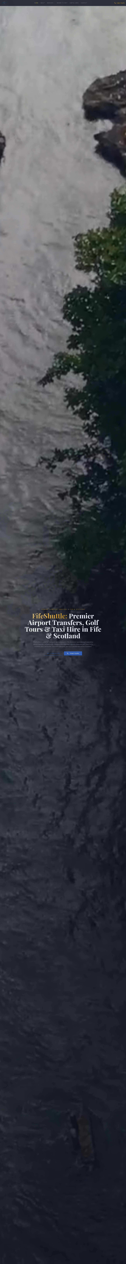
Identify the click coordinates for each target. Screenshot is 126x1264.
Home (36, 3)
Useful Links (74, 3)
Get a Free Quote (53, 653)
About (42, 3)
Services (50, 3)
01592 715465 (121, 3)
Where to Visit (62, 3)
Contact (84, 3)
